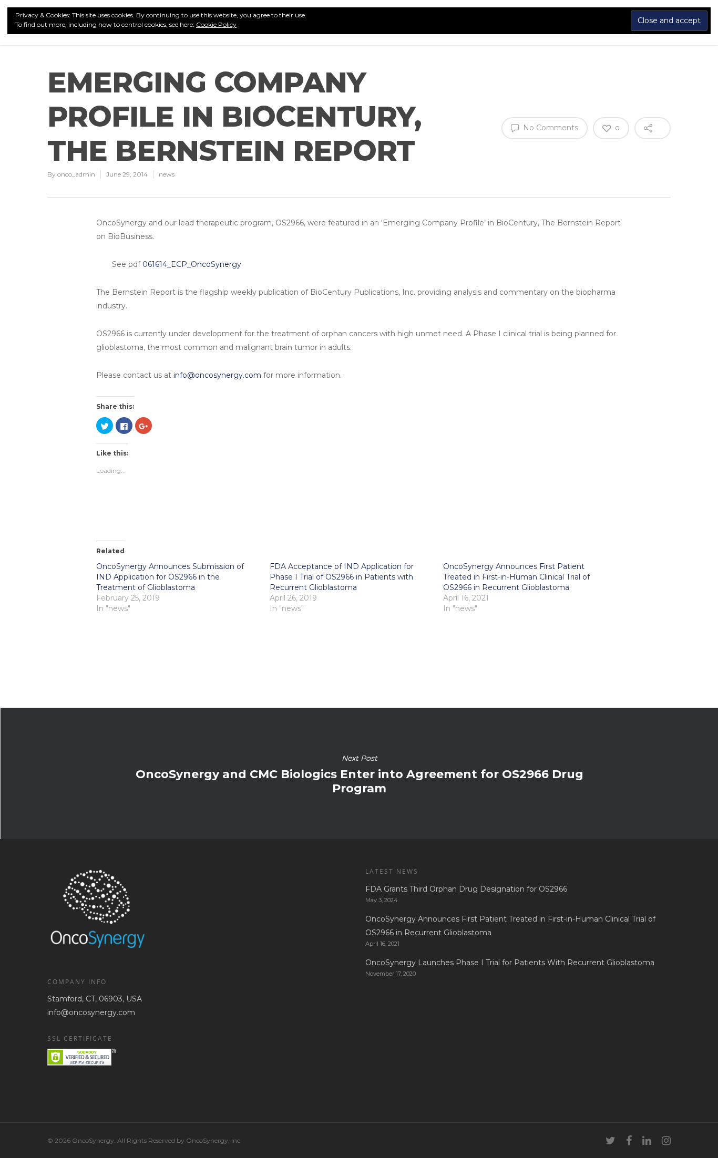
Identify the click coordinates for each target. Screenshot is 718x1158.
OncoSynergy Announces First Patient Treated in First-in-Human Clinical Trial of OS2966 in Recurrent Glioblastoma (516, 577)
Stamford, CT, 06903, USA (94, 999)
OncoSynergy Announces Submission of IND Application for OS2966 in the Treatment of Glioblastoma (170, 577)
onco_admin (76, 174)
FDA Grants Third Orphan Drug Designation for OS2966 (466, 889)
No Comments (549, 127)
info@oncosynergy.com (218, 375)
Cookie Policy (216, 24)
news (167, 174)
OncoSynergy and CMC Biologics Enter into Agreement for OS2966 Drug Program (359, 773)
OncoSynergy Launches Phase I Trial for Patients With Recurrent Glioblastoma (509, 962)
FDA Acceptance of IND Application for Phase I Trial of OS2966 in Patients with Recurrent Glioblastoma (342, 577)
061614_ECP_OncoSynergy (191, 264)
